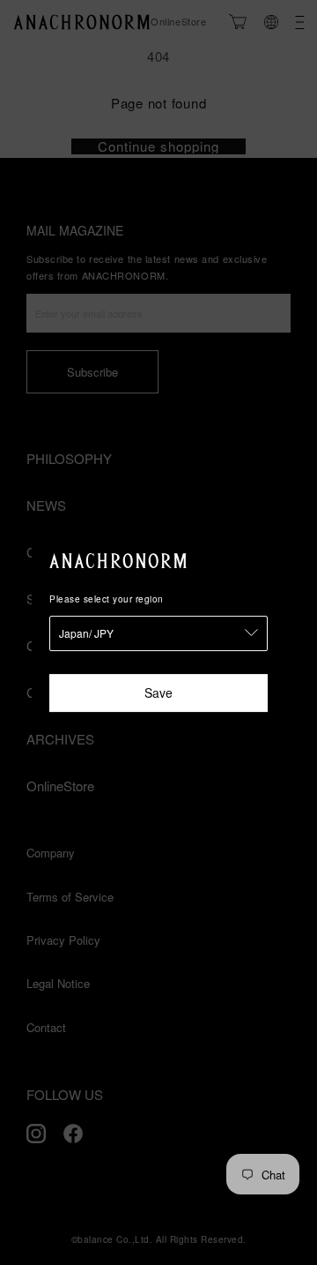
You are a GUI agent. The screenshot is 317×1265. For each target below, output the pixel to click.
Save (158, 692)
